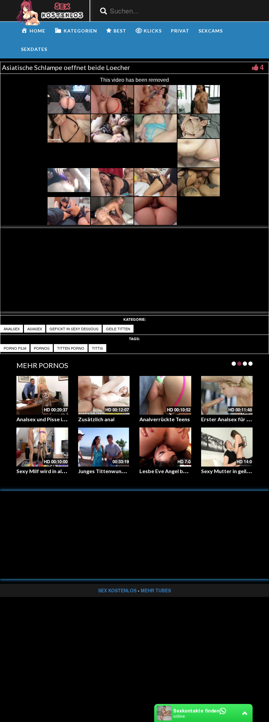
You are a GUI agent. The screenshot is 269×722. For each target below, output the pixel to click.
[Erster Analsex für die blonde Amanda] (227, 395)
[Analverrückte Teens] (165, 395)
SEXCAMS (210, 30)
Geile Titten (118, 328)
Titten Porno (70, 348)
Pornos (42, 348)
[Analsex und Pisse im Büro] (42, 395)
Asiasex (34, 328)
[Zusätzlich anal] (104, 395)
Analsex (12, 328)
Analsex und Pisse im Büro (48, 419)
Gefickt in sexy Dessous (74, 328)
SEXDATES (34, 49)
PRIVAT (180, 30)
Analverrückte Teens (164, 419)
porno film (15, 348)
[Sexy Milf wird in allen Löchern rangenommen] (42, 446)
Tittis (97, 348)
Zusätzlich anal (96, 419)
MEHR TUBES (156, 590)
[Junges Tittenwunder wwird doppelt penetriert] (104, 446)
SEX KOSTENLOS (117, 590)
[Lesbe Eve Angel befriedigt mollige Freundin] (165, 446)
